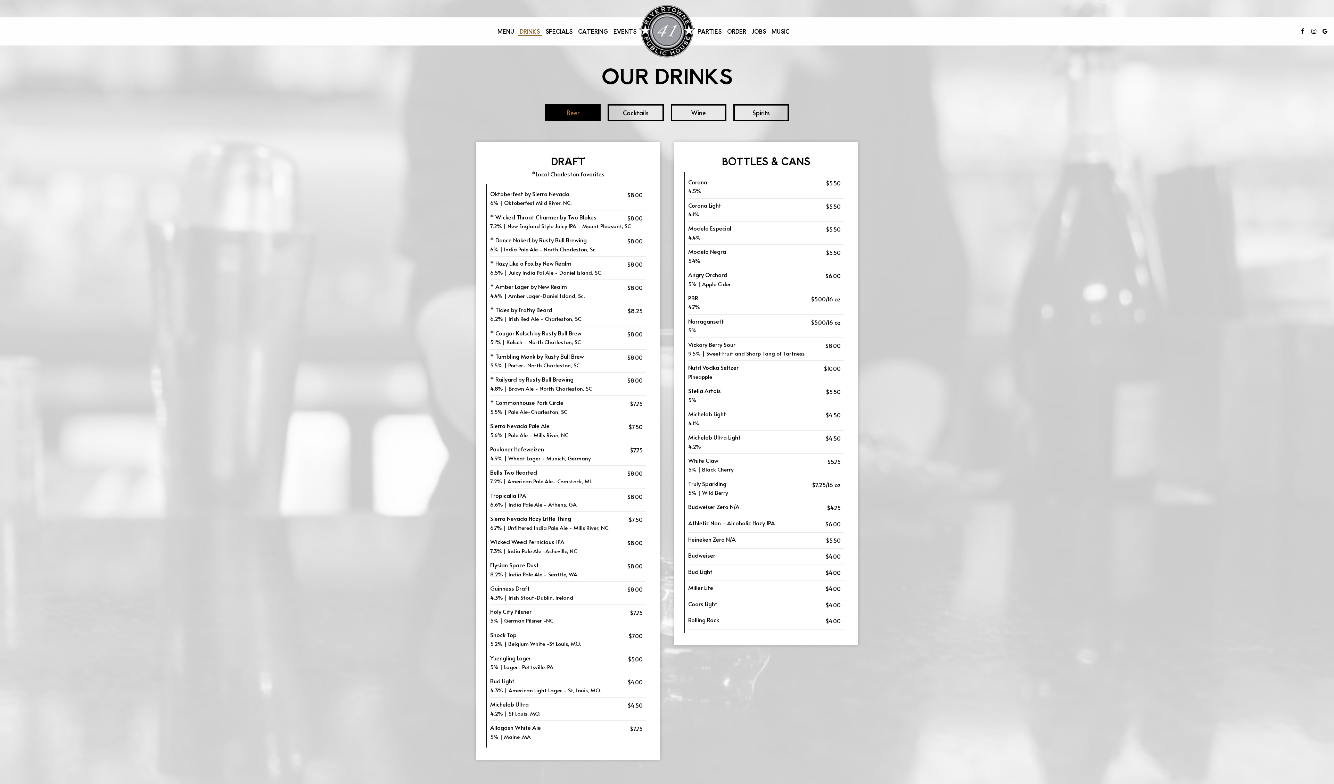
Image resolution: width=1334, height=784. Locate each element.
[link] (667, 31)
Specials (559, 31)
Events (625, 31)
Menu (505, 31)
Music (781, 31)
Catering (593, 31)
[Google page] (1325, 31)
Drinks (530, 31)
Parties (710, 31)
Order (736, 31)
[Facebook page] (1302, 31)
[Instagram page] (1313, 31)
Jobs (759, 31)
